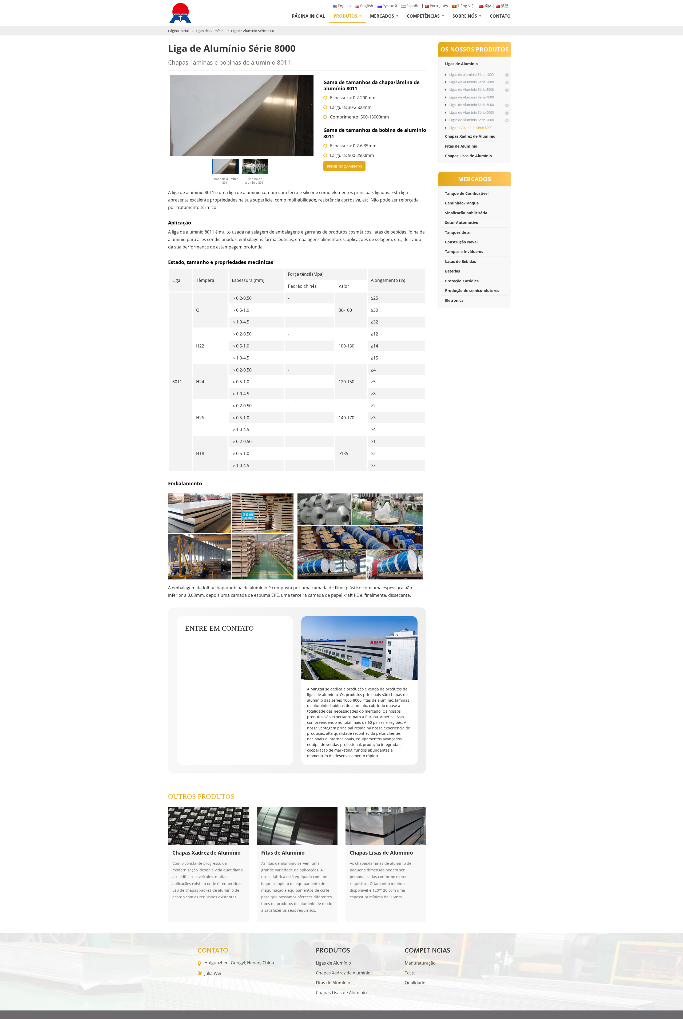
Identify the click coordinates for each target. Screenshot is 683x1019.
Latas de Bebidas (460, 261)
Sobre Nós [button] (465, 16)
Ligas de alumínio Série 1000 (471, 74)
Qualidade (415, 983)
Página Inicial (308, 16)
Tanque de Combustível (467, 193)
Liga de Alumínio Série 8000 (470, 127)
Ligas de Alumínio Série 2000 (471, 82)
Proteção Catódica (462, 280)
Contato (500, 16)
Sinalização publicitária (466, 212)
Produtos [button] (345, 16)
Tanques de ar (458, 232)
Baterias (452, 271)
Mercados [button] (382, 16)
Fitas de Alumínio (461, 146)
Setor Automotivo (461, 222)
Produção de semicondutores (472, 290)
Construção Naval (461, 241)
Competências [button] (424, 16)
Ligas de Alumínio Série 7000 (471, 119)
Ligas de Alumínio (210, 30)
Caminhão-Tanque (462, 203)
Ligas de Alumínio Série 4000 (471, 97)
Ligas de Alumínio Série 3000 (471, 89)
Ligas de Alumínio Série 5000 (471, 104)
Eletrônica (454, 300)
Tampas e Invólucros (464, 251)
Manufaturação (420, 963)
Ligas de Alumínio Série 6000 (471, 112)
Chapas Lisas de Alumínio (468, 155)
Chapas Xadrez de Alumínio (470, 136)
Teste (410, 973)
